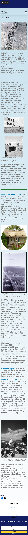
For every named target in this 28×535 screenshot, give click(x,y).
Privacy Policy (14, 507)
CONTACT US (14, 504)
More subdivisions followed (11, 194)
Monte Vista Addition (9, 379)
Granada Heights (7, 369)
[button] (26, 6)
